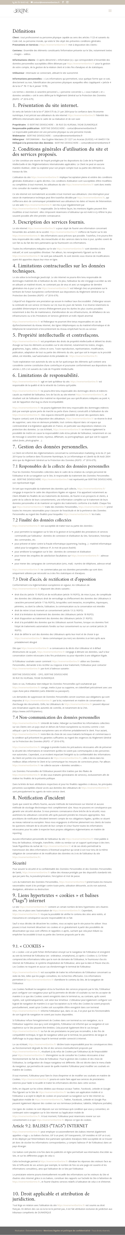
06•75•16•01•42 (21, 2)
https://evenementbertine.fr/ (54, 44)
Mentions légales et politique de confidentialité (67, 1230)
